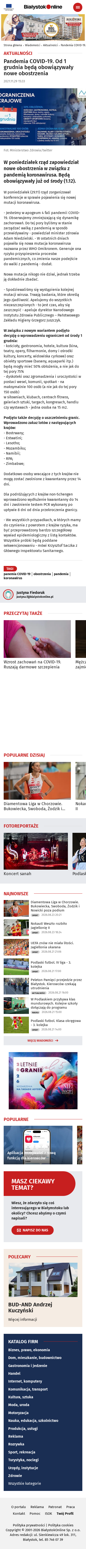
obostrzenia (42, 574)
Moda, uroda (18, 1405)
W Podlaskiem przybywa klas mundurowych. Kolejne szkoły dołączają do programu (54, 1003)
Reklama (15, 1436)
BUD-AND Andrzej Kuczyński (30, 1308)
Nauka (35, 1012)
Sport (35, 915)
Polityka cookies (60, 1525)
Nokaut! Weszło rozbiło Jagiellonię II (49, 926)
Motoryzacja (18, 1413)
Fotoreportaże (21, 825)
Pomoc (35, 1513)
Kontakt (19, 1513)
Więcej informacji (22, 1319)
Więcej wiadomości (40, 1040)
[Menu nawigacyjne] (77, 7)
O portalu (18, 1507)
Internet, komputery (25, 1381)
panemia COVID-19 (17, 574)
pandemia (61, 574)
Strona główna (13, 45)
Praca (70, 1507)
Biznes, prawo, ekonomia (29, 1350)
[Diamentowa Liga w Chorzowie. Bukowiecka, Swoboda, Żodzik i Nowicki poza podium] (37, 781)
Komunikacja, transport (28, 1389)
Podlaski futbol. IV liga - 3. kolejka (51, 964)
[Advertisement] (43, 710)
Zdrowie (15, 1476)
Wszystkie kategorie (24, 1483)
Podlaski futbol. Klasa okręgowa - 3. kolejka (56, 1023)
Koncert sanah (17, 873)
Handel (14, 1373)
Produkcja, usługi (23, 1428)
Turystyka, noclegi (23, 1460)
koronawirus (13, 578)
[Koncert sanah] (36, 851)
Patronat (55, 1507)
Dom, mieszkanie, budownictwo (34, 1358)
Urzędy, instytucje (23, 1468)
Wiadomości (32, 45)
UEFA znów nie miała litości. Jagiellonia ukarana (52, 945)
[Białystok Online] (43, 7)
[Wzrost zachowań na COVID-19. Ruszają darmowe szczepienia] (37, 639)
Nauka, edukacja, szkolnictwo (33, 1420)
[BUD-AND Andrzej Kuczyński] (43, 1280)
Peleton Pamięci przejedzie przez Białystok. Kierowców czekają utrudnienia (56, 984)
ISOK (48, 1513)
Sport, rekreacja (21, 1452)
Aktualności (50, 45)
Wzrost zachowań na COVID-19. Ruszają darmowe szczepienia (32, 665)
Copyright (13, 1530)
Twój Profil (65, 1513)
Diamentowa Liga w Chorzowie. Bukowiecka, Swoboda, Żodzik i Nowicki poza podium (33, 806)
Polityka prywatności (29, 1525)
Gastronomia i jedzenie (27, 1366)
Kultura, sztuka (20, 1397)
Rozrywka (16, 1444)
